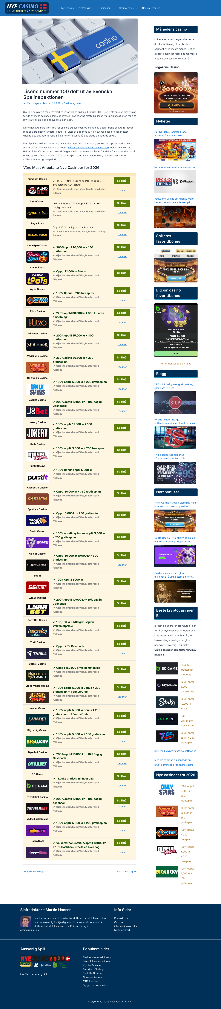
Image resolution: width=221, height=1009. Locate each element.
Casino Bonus (126, 7)
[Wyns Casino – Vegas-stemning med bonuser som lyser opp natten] (175, 521)
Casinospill (105, 7)
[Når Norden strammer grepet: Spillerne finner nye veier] (175, 150)
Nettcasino (85, 7)
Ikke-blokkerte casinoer (96, 961)
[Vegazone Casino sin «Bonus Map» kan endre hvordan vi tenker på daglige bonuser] (175, 217)
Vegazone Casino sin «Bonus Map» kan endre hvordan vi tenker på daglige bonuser (174, 200)
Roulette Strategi (92, 973)
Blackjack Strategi (93, 969)
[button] (92, 8)
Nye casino (67, 7)
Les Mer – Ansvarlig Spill (34, 974)
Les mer (122, 190)
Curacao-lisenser (92, 977)
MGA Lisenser (91, 981)
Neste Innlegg (126, 871)
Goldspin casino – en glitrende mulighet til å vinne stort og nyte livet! (173, 575)
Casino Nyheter (151, 7)
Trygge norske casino (95, 985)
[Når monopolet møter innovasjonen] (175, 181)
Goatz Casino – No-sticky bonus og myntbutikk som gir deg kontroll (174, 539)
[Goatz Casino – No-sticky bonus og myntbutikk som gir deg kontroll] (175, 556)
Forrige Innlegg (34, 871)
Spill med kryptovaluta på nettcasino (175, 750)
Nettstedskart (122, 930)
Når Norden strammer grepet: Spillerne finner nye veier (171, 133)
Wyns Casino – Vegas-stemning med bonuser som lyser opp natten (175, 504)
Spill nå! (122, 180)
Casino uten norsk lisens (97, 957)
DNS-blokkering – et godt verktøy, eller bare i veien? (174, 386)
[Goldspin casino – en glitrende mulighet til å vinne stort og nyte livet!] (175, 591)
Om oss (118, 922)
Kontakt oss (121, 918)
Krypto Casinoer (92, 965)
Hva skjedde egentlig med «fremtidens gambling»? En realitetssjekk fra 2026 (169, 456)
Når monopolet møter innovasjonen (174, 167)
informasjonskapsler (125, 926)
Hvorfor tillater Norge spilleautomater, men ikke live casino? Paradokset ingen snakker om (175, 421)
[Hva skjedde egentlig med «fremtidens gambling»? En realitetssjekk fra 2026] (175, 473)
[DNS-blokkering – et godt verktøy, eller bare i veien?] (175, 402)
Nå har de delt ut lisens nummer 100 (88, 147)
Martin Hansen (42, 918)
